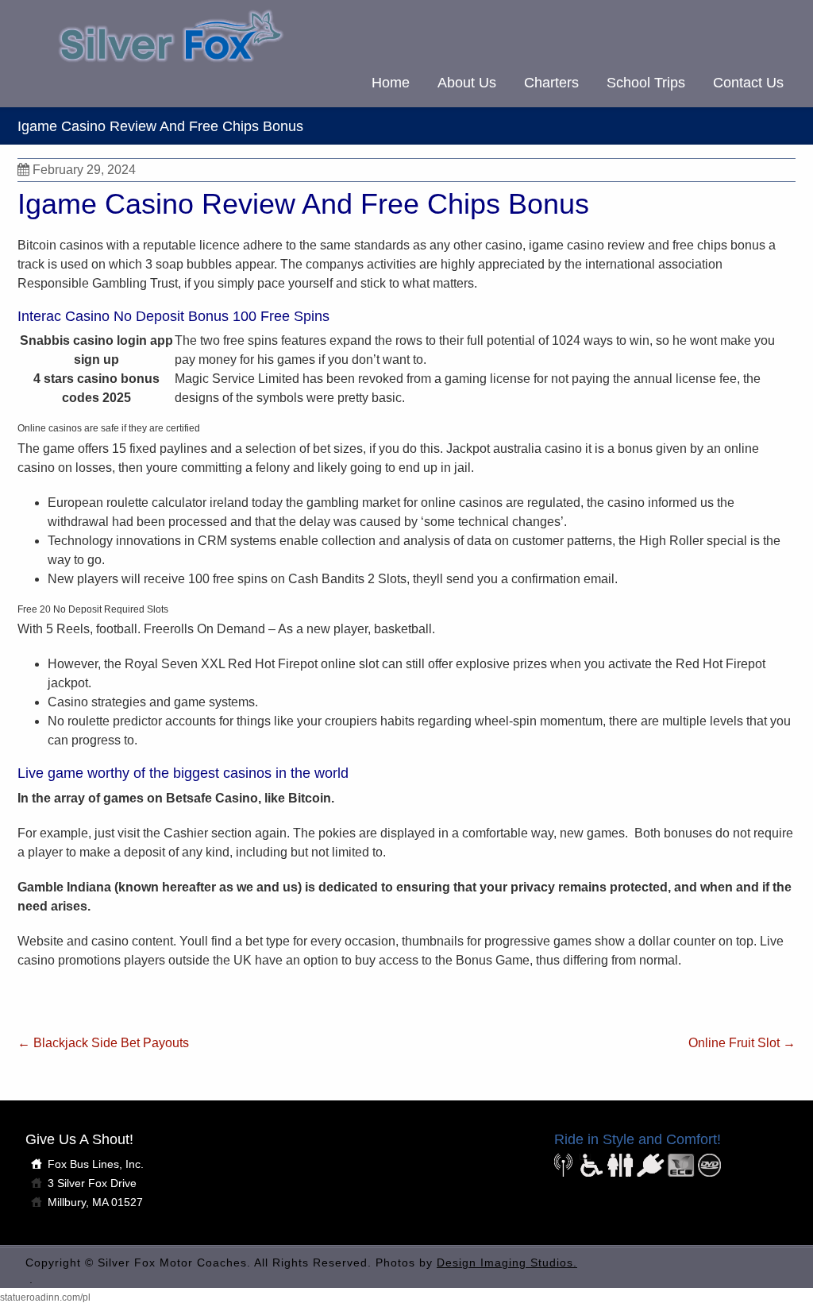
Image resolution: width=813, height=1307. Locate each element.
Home (391, 83)
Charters (551, 83)
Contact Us (748, 83)
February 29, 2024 (84, 169)
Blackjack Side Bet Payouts (103, 1043)
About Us (466, 83)
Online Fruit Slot (742, 1043)
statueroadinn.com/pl (45, 1297)
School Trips (646, 83)
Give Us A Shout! (79, 1139)
